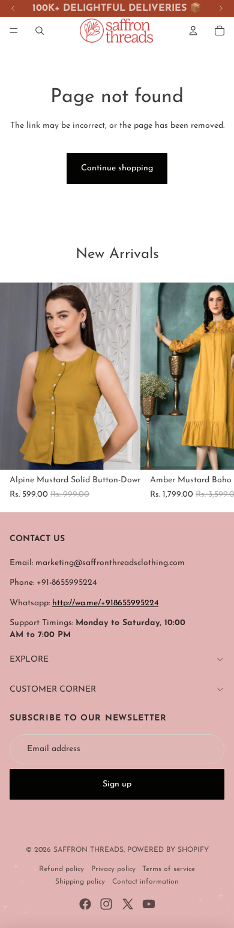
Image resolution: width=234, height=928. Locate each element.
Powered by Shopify (168, 850)
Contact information (145, 881)
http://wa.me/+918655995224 (105, 603)
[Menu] (14, 30)
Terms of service (168, 869)
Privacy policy (113, 869)
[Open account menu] (193, 30)
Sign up (117, 784)
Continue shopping (117, 168)
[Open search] (39, 30)
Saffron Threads (88, 850)
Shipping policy (80, 881)
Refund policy (61, 869)
